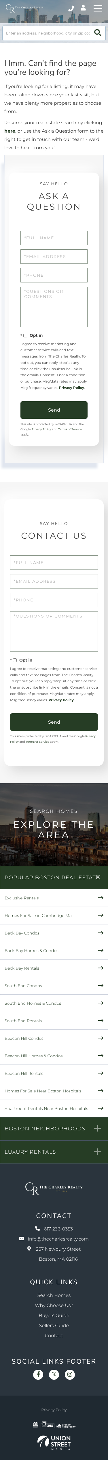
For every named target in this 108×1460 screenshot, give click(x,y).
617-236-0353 (71, 9)
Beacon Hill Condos (24, 1038)
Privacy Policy (71, 388)
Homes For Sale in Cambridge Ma (38, 915)
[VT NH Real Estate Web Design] (54, 1443)
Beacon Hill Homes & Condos (33, 1055)
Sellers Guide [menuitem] (54, 1326)
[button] (98, 33)
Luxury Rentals (30, 1152)
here (9, 131)
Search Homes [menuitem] (54, 1295)
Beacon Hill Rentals (24, 1073)
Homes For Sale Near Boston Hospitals (43, 1091)
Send (54, 410)
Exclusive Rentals (22, 898)
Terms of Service (70, 429)
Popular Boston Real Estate (52, 877)
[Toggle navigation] (98, 8)
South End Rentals (23, 1020)
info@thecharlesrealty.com (58, 1239)
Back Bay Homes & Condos (31, 950)
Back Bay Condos (22, 933)
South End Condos (23, 985)
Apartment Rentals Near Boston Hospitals (46, 1108)
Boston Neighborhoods (45, 1128)
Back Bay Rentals (22, 968)
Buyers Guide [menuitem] (54, 1315)
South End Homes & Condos (33, 1003)
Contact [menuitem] (54, 1336)
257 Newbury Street (58, 1254)
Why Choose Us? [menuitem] (54, 1305)
